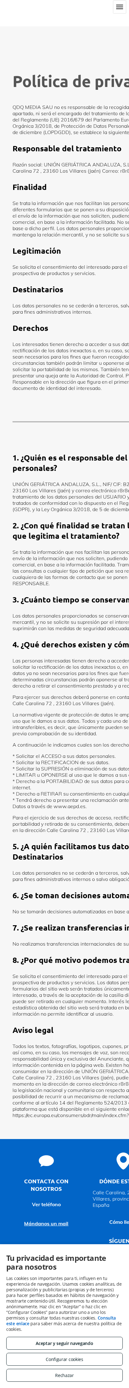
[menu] (119, 7)
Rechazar (64, 1375)
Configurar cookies (64, 1359)
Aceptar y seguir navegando (64, 1343)
